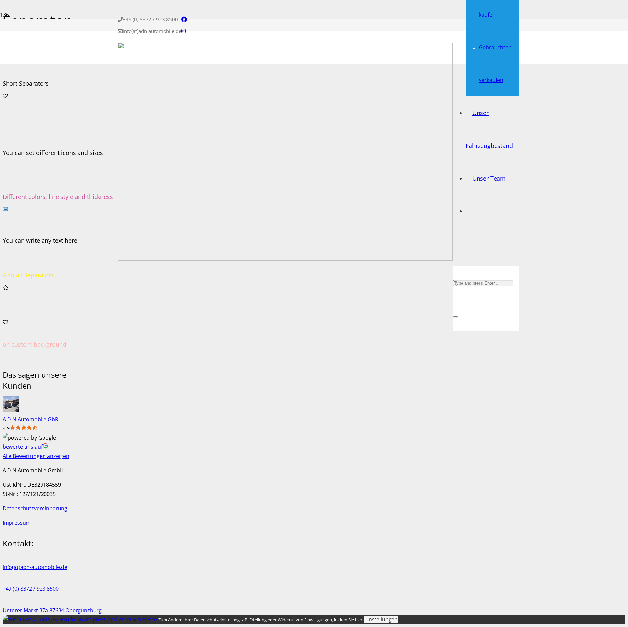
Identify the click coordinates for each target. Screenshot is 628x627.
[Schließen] (455, 317)
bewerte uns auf (23, 446)
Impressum (17, 522)
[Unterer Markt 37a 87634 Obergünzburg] (199, 601)
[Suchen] (455, 249)
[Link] (285, 258)
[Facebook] (184, 19)
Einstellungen (381, 619)
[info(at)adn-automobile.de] (199, 558)
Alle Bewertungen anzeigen (36, 456)
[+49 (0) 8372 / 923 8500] (199, 579)
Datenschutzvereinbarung (35, 508)
